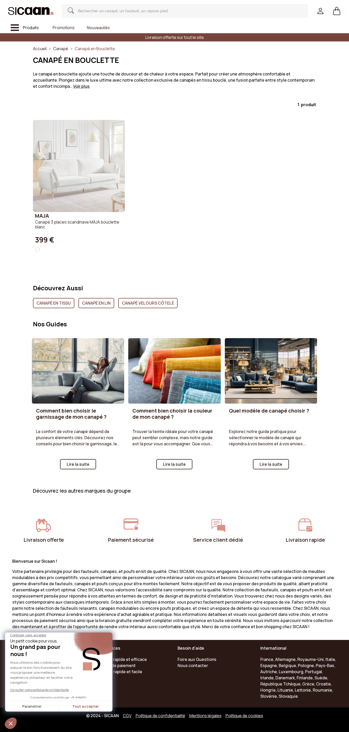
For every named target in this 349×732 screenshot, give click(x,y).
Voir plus (81, 86)
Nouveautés (98, 27)
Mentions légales (205, 715)
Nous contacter (193, 665)
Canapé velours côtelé (148, 303)
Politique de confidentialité (160, 715)
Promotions (64, 27)
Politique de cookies (244, 715)
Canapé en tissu (54, 303)
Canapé (60, 48)
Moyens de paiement (115, 665)
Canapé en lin (96, 303)
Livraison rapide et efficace (121, 659)
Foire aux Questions (197, 659)
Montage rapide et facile (118, 671)
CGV (127, 715)
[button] (337, 11)
